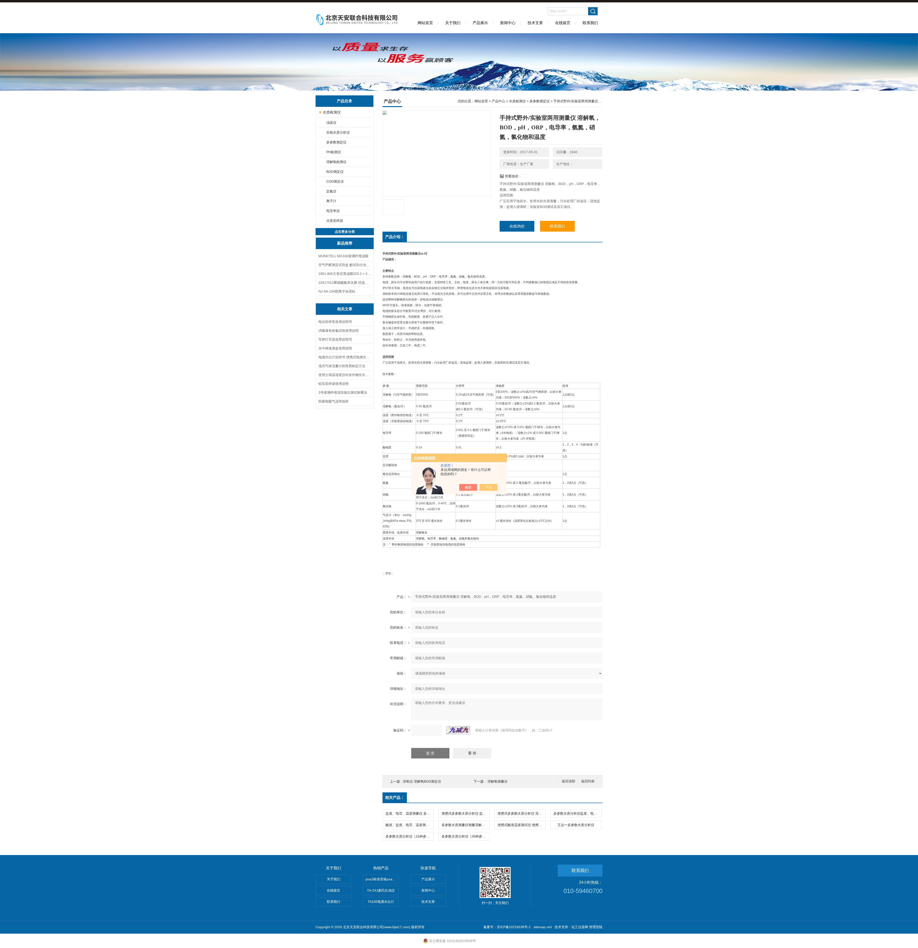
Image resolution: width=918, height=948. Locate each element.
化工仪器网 (579, 927)
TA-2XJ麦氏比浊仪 (381, 890)
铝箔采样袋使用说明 (333, 384)
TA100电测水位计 (381, 902)
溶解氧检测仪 (336, 162)
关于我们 (452, 23)
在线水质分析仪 (338, 132)
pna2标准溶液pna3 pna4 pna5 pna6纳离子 (382, 879)
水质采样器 (334, 221)
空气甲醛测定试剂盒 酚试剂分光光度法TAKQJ (344, 265)
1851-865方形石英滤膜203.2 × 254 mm (344, 274)
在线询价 (517, 226)
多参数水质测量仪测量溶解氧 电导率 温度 (465, 825)
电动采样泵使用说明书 (335, 322)
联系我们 (590, 23)
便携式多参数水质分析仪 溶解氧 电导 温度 (521, 813)
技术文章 (535, 23)
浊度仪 (331, 123)
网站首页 (425, 23)
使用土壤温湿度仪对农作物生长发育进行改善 (344, 375)
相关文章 (344, 309)
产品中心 (498, 101)
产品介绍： (394, 237)
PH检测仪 (333, 152)
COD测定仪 (335, 181)
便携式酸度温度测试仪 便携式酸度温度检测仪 (521, 825)
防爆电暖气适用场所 (333, 401)
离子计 (331, 201)
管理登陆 (595, 927)
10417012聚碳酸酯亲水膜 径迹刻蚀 (344, 282)
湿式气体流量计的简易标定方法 (341, 366)
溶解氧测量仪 (497, 781)
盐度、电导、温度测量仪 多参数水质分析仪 (409, 813)
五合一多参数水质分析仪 (575, 825)
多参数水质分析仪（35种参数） (465, 836)
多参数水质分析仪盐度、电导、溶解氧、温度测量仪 (577, 813)
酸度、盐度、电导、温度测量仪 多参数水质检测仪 (409, 825)
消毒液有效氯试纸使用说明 (338, 330)
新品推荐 (344, 243)
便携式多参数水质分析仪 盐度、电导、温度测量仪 (465, 813)
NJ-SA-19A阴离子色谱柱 (336, 291)
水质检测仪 (332, 112)
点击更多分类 (345, 232)
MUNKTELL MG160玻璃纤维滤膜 (343, 256)
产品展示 (480, 23)
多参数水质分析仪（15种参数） (409, 836)
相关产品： (394, 797)
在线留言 (562, 23)
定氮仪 (331, 191)
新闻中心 (507, 23)
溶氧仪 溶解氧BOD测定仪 (422, 781)
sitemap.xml (543, 927)
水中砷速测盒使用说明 (335, 348)
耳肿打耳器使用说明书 (335, 339)
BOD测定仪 (335, 172)
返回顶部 (568, 781)
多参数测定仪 (336, 142)
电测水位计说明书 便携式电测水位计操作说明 (344, 357)
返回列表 (588, 781)
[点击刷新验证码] (458, 730)
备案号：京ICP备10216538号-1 (507, 927)
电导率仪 (333, 211)
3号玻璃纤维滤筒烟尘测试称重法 (342, 392)
